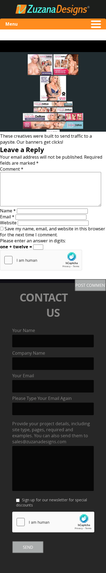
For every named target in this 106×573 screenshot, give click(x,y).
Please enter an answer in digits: (33, 241)
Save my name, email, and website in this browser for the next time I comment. (52, 232)
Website (8, 223)
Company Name (28, 353)
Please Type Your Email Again (42, 398)
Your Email (23, 376)
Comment (11, 169)
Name (8, 211)
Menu (11, 24)
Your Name (23, 330)
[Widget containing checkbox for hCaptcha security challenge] (41, 260)
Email (7, 217)
